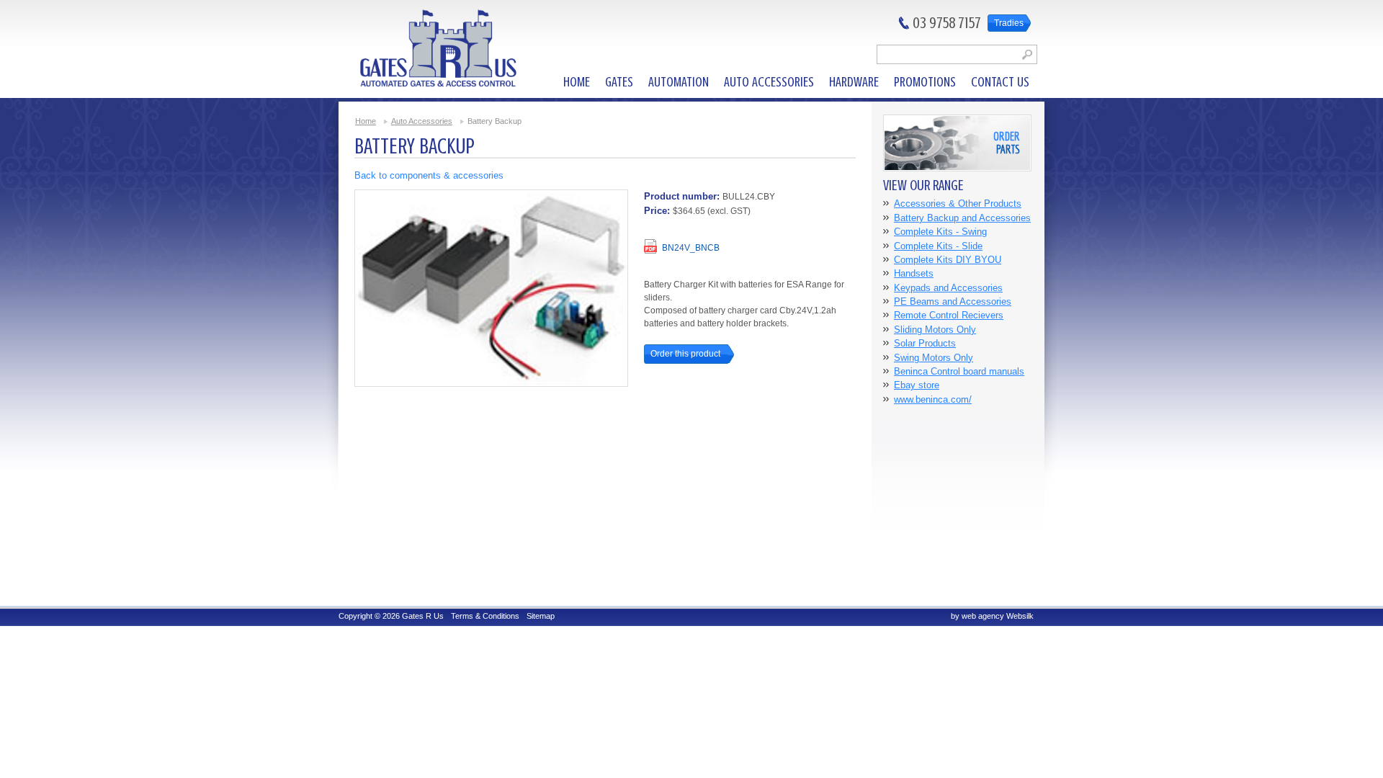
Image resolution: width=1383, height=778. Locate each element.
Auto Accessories (421, 121)
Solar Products (925, 343)
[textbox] (957, 54)
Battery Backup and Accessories (962, 218)
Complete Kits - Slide (938, 246)
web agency (983, 616)
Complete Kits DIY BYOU (947, 259)
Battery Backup (494, 121)
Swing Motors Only (933, 357)
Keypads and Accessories (948, 287)
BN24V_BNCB (691, 248)
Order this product (685, 354)
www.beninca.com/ (933, 399)
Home (365, 121)
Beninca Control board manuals (959, 371)
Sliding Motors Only (935, 329)
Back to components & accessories (428, 175)
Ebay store (916, 385)
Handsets (914, 273)
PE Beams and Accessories (952, 301)
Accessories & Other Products (957, 203)
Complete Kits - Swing (940, 231)
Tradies (1009, 23)
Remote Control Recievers (948, 315)
